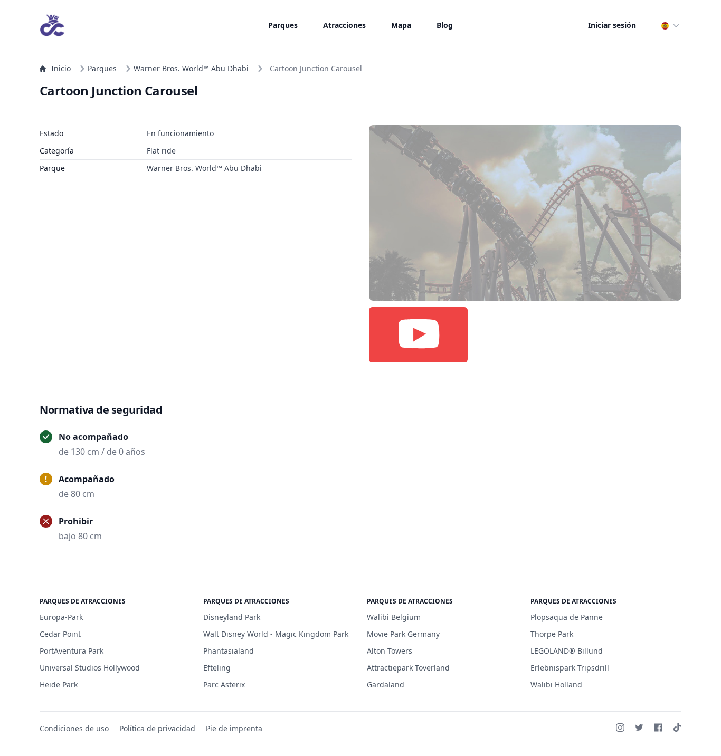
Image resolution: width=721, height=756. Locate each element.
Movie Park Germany (403, 634)
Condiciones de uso (74, 728)
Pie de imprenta (234, 728)
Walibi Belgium (394, 617)
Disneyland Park (231, 617)
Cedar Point (60, 634)
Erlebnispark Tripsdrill (569, 668)
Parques (283, 25)
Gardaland (385, 685)
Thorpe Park (551, 634)
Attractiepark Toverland (408, 668)
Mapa (401, 25)
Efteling (217, 668)
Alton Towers (389, 651)
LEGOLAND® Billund (566, 651)
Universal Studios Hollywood (90, 668)
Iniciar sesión (612, 25)
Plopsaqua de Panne (566, 617)
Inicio (61, 68)
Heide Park (59, 685)
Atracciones (344, 25)
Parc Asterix (224, 685)
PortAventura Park (71, 651)
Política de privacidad (157, 728)
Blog (445, 25)
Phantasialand (228, 651)
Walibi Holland (556, 685)
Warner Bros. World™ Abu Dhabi (191, 68)
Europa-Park (61, 617)
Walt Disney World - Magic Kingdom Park (275, 634)
